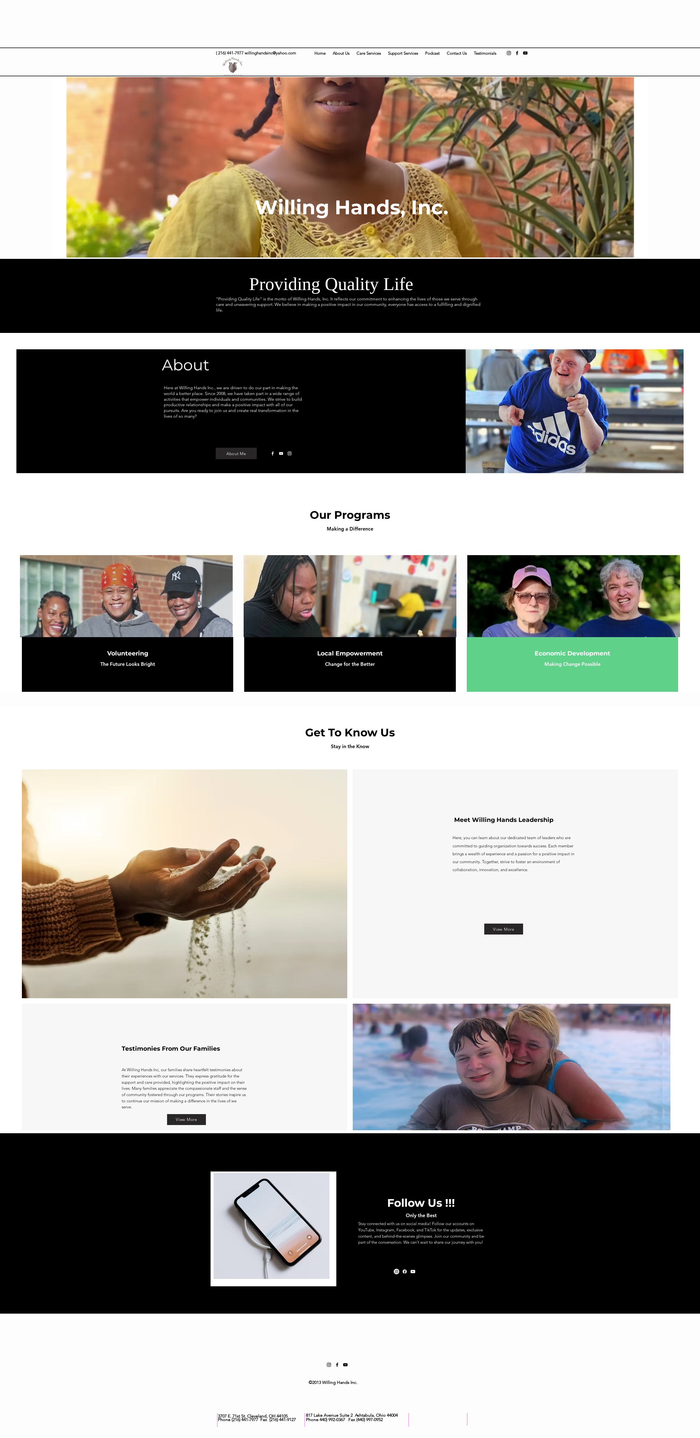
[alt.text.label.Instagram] (509, 53)
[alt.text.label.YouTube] (525, 53)
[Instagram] (289, 453)
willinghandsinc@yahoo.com (270, 52)
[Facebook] (272, 453)
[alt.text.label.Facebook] (517, 53)
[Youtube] (281, 453)
